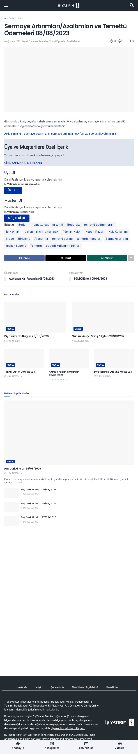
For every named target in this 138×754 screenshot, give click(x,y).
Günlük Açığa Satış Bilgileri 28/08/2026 (99, 336)
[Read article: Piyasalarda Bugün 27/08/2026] (114, 358)
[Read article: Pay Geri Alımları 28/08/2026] (11, 507)
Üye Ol (13, 190)
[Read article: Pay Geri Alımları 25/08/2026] (11, 493)
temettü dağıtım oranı (99, 224)
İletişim (39, 687)
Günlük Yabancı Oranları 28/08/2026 (64, 373)
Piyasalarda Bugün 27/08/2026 (113, 371)
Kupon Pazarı (95, 231)
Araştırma (41, 238)
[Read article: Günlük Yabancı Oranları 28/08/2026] (69, 358)
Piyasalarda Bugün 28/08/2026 (26, 336)
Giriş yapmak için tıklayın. (23, 163)
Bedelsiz (73, 224)
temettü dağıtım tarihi (48, 224)
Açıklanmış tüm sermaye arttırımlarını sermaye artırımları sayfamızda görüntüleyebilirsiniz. (60, 133)
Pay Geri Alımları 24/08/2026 (22, 468)
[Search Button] (132, 5)
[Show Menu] (6, 5)
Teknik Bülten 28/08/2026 (19, 371)
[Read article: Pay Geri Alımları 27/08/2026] (11, 521)
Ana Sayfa (9, 18)
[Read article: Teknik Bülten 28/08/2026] (24, 358)
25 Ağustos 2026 (30, 494)
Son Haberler (73, 41)
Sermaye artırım (116, 238)
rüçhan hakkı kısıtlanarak (41, 231)
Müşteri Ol (17, 218)
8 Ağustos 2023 (12, 41)
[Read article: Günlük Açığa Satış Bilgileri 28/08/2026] (103, 317)
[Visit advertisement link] (69, 563)
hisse (10, 238)
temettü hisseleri (89, 238)
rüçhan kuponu (16, 245)
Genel (20, 18)
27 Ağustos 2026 (103, 376)
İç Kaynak (13, 231)
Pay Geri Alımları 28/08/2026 (38, 503)
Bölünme (24, 238)
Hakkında (22, 687)
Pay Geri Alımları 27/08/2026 (38, 517)
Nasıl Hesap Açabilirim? (85, 687)
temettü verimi (62, 238)
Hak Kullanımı (118, 231)
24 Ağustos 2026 (14, 473)
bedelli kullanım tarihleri (63, 245)
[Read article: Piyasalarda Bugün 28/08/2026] (35, 317)
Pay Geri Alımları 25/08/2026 (38, 489)
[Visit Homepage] (68, 5)
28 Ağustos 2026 (14, 341)
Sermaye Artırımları (39, 41)
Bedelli (23, 224)
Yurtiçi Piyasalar (58, 41)
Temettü (36, 245)
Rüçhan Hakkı (72, 231)
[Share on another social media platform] (131, 258)
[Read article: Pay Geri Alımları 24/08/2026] (69, 432)
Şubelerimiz (57, 687)
